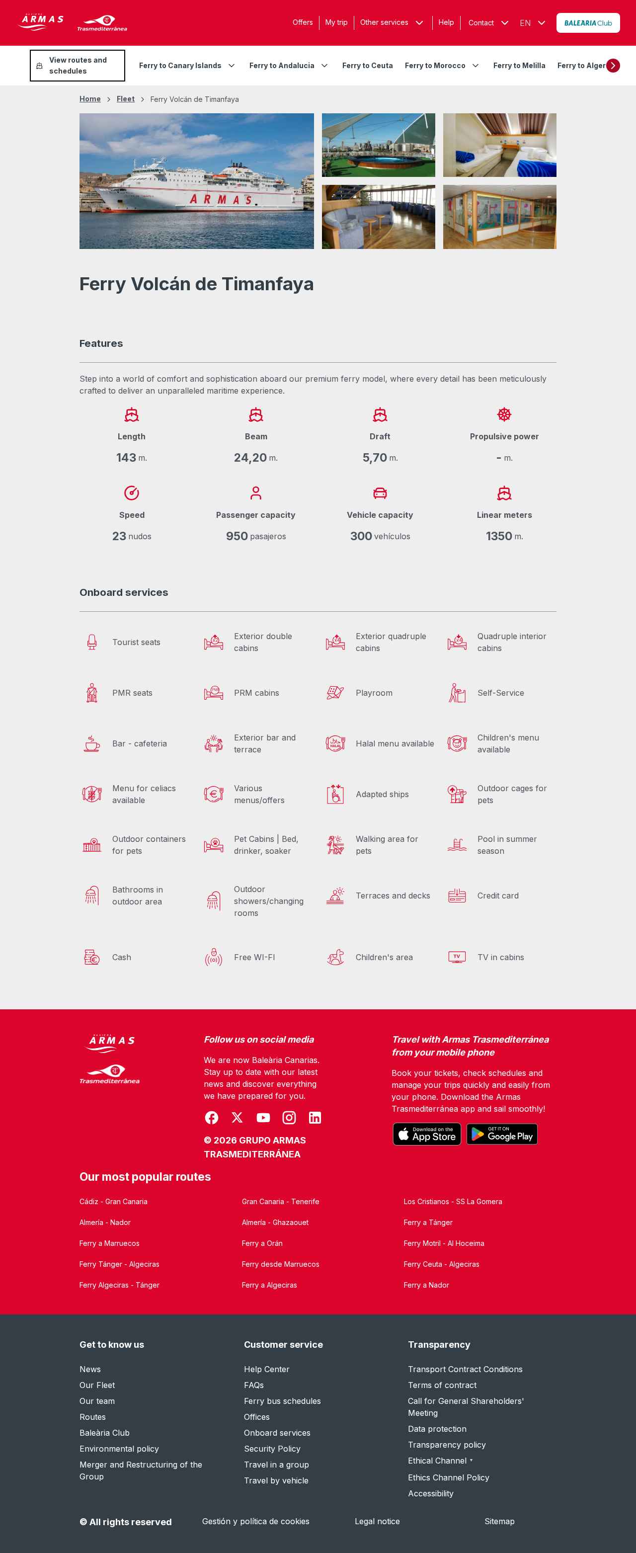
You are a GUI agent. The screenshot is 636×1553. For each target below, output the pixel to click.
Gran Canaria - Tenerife (280, 1201)
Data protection (437, 1429)
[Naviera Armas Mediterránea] (110, 1097)
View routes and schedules (78, 65)
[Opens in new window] (588, 23)
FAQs (254, 1385)
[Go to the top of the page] (616, 1521)
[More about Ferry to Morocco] (475, 66)
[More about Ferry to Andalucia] (324, 66)
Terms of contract (442, 1385)
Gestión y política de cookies (256, 1521)
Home (90, 98)
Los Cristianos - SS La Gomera (453, 1201)
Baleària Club (105, 1433)
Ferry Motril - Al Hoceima (444, 1243)
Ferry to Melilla (519, 65)
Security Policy (272, 1449)
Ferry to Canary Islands (180, 65)
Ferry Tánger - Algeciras (119, 1264)
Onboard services (277, 1433)
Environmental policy (119, 1449)
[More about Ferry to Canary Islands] (232, 66)
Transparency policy (447, 1445)
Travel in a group (276, 1465)
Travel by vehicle (276, 1480)
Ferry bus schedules (282, 1401)
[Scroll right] (613, 66)
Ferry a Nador (426, 1285)
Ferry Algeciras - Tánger (119, 1285)
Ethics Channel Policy (448, 1477)
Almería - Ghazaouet (275, 1222)
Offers (303, 22)
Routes (93, 1417)
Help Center (267, 1369)
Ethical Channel (441, 1461)
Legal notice (377, 1521)
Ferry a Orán (262, 1243)
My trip (336, 22)
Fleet (126, 98)
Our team (97, 1401)
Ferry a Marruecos (110, 1243)
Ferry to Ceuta (367, 65)
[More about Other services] (419, 23)
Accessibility (431, 1493)
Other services (384, 22)
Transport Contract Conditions (465, 1369)
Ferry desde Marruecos (280, 1264)
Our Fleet (97, 1385)
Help (446, 22)
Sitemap (499, 1521)
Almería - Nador (105, 1222)
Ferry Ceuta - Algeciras (441, 1264)
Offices (257, 1417)
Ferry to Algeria (584, 65)
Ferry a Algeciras (269, 1285)
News (90, 1369)
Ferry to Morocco (435, 65)
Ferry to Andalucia (282, 65)
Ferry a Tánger (428, 1222)
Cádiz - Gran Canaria (114, 1201)
